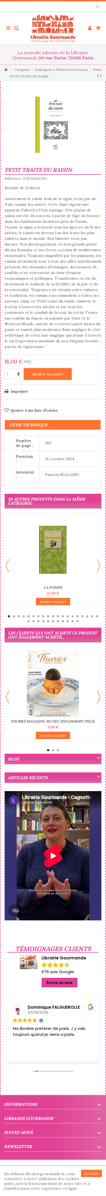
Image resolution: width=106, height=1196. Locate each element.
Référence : (13, 178)
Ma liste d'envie (97, 7)
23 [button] (43, 621)
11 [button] (58, 616)
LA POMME (53, 587)
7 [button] (38, 616)
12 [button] (63, 616)
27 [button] (63, 621)
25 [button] (53, 621)
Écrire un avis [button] (60, 982)
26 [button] (58, 621)
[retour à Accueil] (5, 69)
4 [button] (24, 616)
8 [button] (43, 616)
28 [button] (68, 621)
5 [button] (28, 616)
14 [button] (72, 616)
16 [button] (82, 616)
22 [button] (38, 621)
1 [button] (9, 616)
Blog (13, 759)
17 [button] (87, 616)
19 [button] (97, 616)
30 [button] (77, 621)
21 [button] (33, 621)
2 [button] (14, 616)
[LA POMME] (53, 550)
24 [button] (48, 621)
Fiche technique (28, 424)
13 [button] (68, 616)
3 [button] (19, 616)
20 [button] (28, 621)
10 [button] (53, 616)
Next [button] (99, 565)
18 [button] (92, 616)
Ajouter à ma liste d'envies (34, 410)
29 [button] (72, 621)
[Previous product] (98, 75)
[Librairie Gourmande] (53, 28)
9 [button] (48, 616)
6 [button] (33, 616)
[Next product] (101, 75)
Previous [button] (7, 565)
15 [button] (77, 616)
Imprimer (19, 391)
